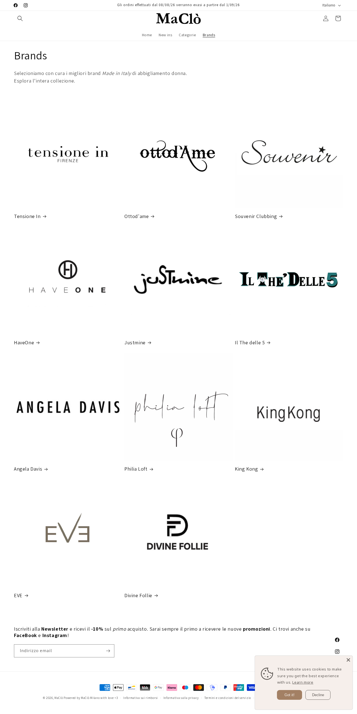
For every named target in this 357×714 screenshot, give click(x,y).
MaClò (58, 698)
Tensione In (27, 216)
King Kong (246, 469)
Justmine (135, 342)
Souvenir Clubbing (256, 216)
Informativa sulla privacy (181, 698)
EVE (18, 595)
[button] (20, 18)
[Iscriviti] (108, 650)
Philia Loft (136, 469)
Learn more (302, 682)
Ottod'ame (136, 216)
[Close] (348, 660)
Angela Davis (28, 469)
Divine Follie (138, 595)
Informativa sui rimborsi (140, 698)
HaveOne (24, 342)
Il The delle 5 (250, 342)
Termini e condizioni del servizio (227, 698)
